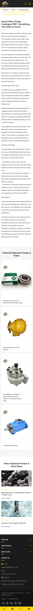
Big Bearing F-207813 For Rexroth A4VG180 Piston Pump (13, 302)
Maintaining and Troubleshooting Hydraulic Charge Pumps (16, 494)
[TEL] (21, 609)
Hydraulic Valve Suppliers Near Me (13, 523)
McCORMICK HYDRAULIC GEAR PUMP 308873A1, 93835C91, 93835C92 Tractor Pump (12, 398)
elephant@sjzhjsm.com (9, 567)
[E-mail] (12, 609)
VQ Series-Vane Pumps (10, 445)
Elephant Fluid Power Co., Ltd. (19, 593)
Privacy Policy (13, 599)
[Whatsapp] (4, 609)
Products (4, 539)
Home (5, 10)
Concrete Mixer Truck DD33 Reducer (11, 348)
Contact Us (5, 558)
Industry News (24, 10)
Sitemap (4, 599)
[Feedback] (29, 609)
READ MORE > (6, 498)
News (13, 10)
